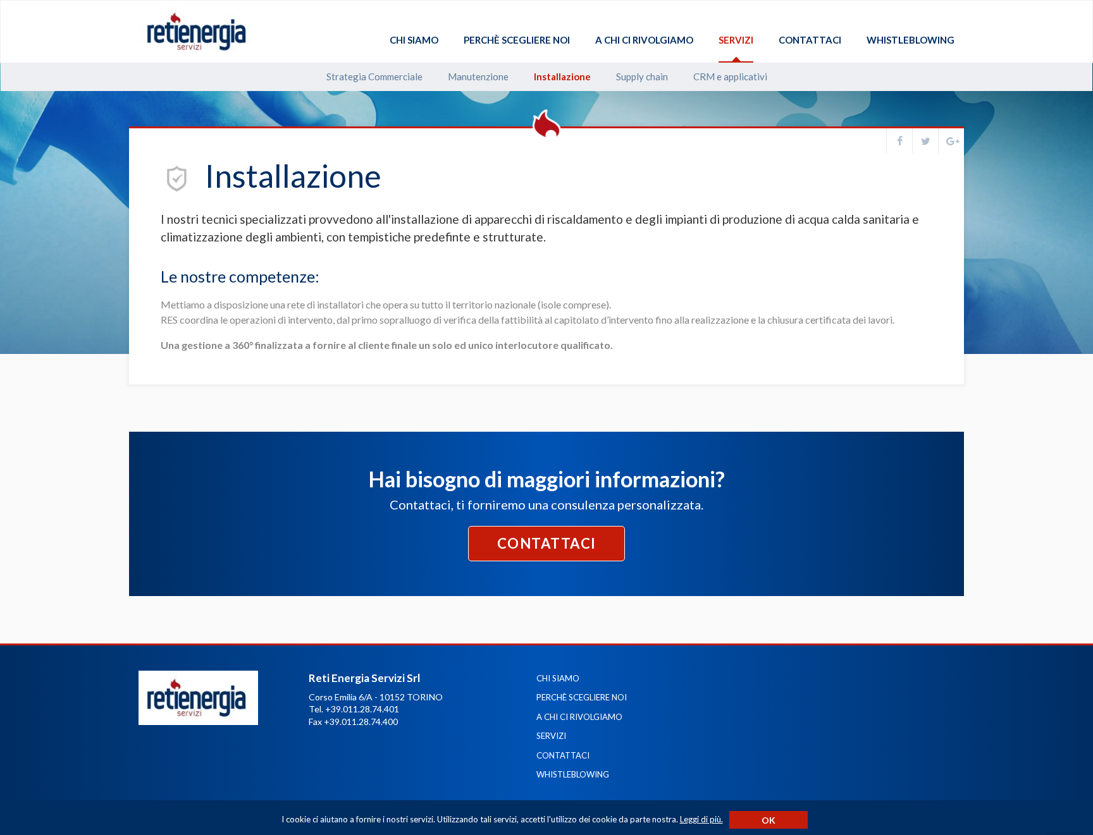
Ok (768, 820)
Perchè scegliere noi (517, 40)
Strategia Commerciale (374, 76)
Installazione (562, 76)
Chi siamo (414, 40)
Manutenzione (478, 76)
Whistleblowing (910, 40)
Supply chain (642, 76)
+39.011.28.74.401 (362, 709)
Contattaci (810, 40)
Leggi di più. (701, 819)
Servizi (736, 40)
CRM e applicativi (730, 76)
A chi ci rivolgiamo (644, 40)
